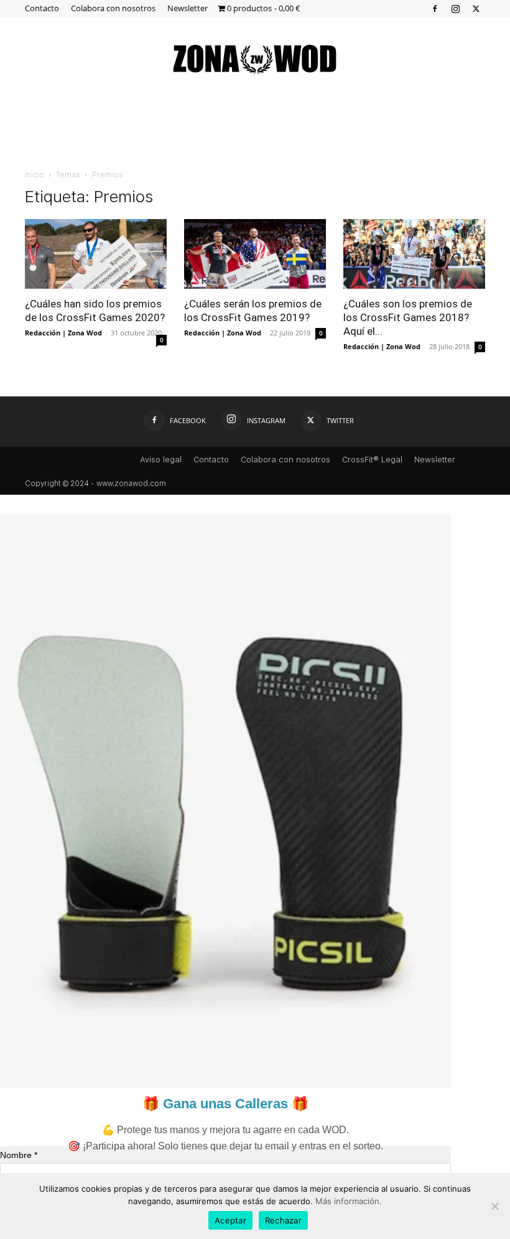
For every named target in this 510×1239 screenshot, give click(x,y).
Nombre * (18, 1155)
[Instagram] (455, 8)
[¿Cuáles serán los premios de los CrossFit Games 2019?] (255, 254)
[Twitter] (475, 8)
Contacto (42, 8)
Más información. (348, 1201)
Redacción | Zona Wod (63, 332)
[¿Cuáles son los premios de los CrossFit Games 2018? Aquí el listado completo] (414, 254)
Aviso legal (161, 459)
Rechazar (283, 1220)
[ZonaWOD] (255, 59)
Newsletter (187, 8)
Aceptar (230, 1220)
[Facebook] (434, 8)
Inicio (34, 175)
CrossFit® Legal (372, 459)
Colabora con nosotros (113, 8)
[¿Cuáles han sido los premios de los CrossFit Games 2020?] (96, 254)
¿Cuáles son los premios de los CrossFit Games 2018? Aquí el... (407, 317)
